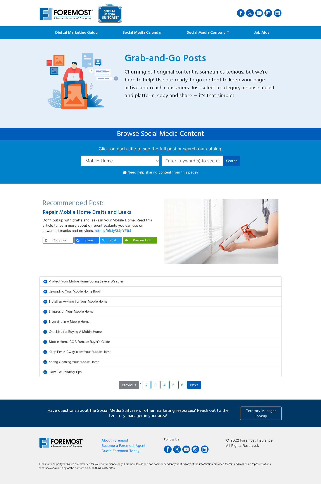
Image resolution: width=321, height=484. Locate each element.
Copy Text (56, 240)
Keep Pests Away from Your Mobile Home (80, 352)
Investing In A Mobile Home (69, 322)
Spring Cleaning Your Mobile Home (74, 362)
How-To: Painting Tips (65, 372)
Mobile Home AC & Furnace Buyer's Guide (79, 342)
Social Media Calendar (142, 33)
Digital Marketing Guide (76, 33)
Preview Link (138, 240)
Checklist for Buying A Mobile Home (75, 332)
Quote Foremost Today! (121, 451)
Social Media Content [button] (206, 33)
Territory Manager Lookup (261, 413)
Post (113, 240)
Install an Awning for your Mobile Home (78, 302)
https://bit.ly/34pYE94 (113, 230)
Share (89, 240)
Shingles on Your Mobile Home (71, 312)
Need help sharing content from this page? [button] (163, 172)
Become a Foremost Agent (123, 445)
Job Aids (261, 33)
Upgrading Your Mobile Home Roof (74, 292)
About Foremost (115, 440)
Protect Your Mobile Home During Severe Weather (86, 281)
